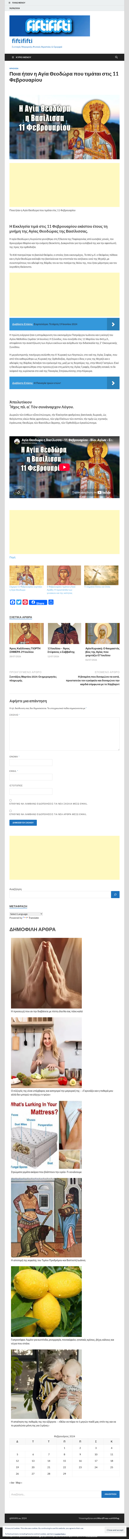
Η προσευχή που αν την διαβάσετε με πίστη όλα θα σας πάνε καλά (47, 1011)
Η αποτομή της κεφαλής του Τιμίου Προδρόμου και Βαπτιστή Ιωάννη (48, 1260)
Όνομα (14, 756)
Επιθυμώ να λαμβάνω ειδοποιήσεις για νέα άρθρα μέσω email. (48, 814)
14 (48, 1460)
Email (13, 771)
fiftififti (22, 41)
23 (80, 1467)
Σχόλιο (14, 715)
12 (17, 1460)
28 (48, 1473)
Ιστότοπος (16, 785)
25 (111, 1467)
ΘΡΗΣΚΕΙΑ (13, 68)
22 (64, 1467)
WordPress (102, 1518)
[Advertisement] (64, 185)
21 (48, 1467)
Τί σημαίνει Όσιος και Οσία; (97, 586)
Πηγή (12, 557)
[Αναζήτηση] (115, 894)
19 (17, 1467)
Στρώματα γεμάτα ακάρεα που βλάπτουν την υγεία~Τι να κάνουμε (46, 1171)
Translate (34, 917)
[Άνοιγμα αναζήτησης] (116, 57)
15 (64, 1460)
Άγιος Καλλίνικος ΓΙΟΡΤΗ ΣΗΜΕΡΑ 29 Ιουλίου (24, 650)
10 (96, 1454)
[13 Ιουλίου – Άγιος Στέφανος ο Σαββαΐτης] (65, 634)
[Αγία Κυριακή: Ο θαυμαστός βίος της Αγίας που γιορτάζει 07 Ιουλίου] (102, 634)
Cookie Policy (60, 1534)
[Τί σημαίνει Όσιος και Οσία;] (101, 575)
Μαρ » (19, 1482)
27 (33, 1473)
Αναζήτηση (15, 889)
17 (96, 1460)
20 (33, 1467)
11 (111, 1454)
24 (96, 1467)
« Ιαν (11, 1482)
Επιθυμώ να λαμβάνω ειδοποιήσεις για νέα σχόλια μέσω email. (48, 803)
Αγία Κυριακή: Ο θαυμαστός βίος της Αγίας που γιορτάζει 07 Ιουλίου (102, 652)
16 (80, 1460)
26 (17, 1473)
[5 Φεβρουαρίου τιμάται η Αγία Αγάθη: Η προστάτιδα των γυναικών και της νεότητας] (64, 575)
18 (111, 1460)
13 (33, 1460)
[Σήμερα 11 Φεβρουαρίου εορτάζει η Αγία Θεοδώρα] (26, 575)
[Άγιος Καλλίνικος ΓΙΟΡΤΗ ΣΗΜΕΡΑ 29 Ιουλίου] (26, 634)
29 (64, 1473)
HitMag (115, 1518)
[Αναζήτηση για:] (64, 1494)
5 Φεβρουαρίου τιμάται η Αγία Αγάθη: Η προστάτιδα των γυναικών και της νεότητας (61, 589)
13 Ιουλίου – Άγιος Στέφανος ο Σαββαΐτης (61, 650)
